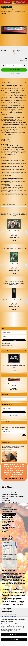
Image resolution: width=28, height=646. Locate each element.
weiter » (4, 6)
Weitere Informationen (14, 643)
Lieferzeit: (3, 50)
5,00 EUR (14, 370)
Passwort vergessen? (7, 345)
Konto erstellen (6, 343)
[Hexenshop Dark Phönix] (14, 2)
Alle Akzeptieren (14, 634)
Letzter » (9, 6)
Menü (2, 2)
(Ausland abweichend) (17, 51)
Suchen (14, 412)
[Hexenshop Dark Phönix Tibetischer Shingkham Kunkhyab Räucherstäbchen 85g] (14, 26)
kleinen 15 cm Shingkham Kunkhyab (10, 110)
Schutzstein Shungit (7, 449)
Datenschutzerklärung (6, 631)
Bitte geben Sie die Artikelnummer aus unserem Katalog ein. (13, 428)
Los (24, 435)
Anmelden (14, 340)
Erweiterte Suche (14, 415)
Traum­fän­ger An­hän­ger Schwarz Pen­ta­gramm (14, 299)
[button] (3, 65)
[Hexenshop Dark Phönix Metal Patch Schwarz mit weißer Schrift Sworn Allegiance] (14, 358)
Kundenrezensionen (8, 205)
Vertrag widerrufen (9, 514)
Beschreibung (5, 82)
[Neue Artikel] (25, 351)
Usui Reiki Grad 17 (14, 263)
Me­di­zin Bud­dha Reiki (14, 231)
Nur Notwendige (14, 639)
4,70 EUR (14, 388)
